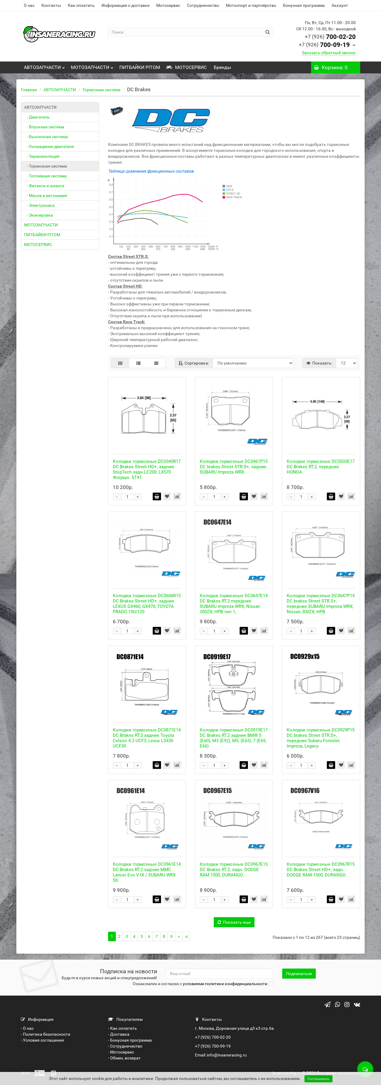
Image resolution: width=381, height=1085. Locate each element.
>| (186, 936)
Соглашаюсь (318, 1079)
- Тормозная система (45, 166)
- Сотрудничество (125, 1046)
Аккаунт (340, 5)
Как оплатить (81, 5)
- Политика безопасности (45, 1034)
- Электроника (39, 205)
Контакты (51, 5)
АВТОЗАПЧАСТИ (42, 67)
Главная (29, 89)
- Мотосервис (121, 1052)
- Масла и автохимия (45, 195)
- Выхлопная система (46, 136)
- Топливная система (45, 176)
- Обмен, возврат (124, 1058)
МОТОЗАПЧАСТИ (90, 67)
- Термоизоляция (42, 156)
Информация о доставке (125, 5)
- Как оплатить (122, 1028)
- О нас (27, 1028)
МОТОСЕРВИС (190, 67)
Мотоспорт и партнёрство (251, 5)
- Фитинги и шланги (44, 185)
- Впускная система (44, 126)
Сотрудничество (203, 5)
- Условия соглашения (42, 1040)
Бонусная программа (304, 5)
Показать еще (237, 922)
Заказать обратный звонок (329, 52)
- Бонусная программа (130, 1040)
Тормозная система (101, 89)
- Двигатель (37, 117)
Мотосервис (168, 5)
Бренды (222, 67)
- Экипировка (38, 215)
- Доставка (118, 1034)
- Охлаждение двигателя (49, 146)
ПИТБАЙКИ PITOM (139, 67)
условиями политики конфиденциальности (225, 983)
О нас (29, 5)
